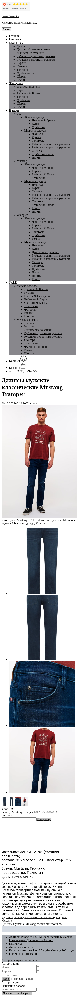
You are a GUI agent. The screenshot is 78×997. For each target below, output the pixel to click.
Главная (14, 36)
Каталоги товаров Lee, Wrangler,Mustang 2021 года (41, 950)
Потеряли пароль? (23, 978)
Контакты (15, 943)
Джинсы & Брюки (28, 86)
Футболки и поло (28, 73)
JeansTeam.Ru (10, 16)
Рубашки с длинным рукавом (51, 144)
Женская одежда (34, 117)
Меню (6, 29)
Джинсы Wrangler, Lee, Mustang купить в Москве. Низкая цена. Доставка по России (41, 938)
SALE (13, 282)
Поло (35, 272)
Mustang (22, 161)
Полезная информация (23, 953)
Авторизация (10, 982)
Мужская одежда (35, 130)
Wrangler (22, 215)
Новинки (15, 39)
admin (33, 403)
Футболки (23, 100)
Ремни (21, 79)
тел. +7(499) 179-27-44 (23, 371)
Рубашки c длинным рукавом (36, 56)
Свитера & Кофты (36, 302)
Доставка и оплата (21, 947)
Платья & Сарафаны (37, 296)
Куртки (21, 63)
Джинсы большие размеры (34, 49)
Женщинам (16, 83)
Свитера (22, 66)
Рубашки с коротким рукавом (36, 59)
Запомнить (13, 975)
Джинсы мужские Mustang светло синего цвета (32, 924)
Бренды (14, 110)
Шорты (21, 76)
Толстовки (23, 69)
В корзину (44, 819)
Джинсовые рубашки (30, 52)
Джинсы (22, 46)
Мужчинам (16, 42)
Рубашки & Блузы (28, 93)
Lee (19, 113)
